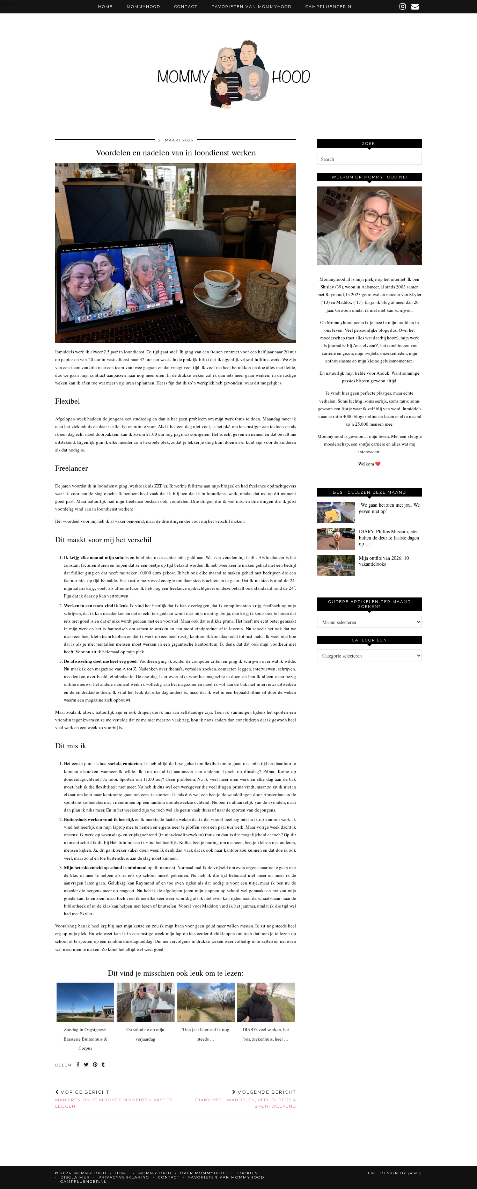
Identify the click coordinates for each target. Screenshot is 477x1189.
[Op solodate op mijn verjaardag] (146, 1002)
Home (105, 6)
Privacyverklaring (123, 1177)
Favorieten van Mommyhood (252, 6)
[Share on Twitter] (86, 1065)
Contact (186, 6)
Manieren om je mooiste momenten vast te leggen (114, 1099)
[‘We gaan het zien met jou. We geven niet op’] (336, 512)
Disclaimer (75, 1177)
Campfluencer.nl (330, 6)
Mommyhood (143, 6)
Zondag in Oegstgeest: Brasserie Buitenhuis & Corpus (85, 1038)
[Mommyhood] (238, 78)
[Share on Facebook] (78, 1065)
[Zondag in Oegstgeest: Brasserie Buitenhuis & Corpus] (86, 1002)
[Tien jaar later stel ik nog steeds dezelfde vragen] (206, 1002)
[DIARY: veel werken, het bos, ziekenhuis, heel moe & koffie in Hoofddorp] (266, 1002)
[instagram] (402, 6)
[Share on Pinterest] (95, 1065)
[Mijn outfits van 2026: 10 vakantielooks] (336, 565)
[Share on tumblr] (103, 1065)
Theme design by (392, 1173)
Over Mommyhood (204, 1173)
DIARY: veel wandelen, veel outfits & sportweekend (245, 1099)
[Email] (415, 6)
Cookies (247, 1173)
